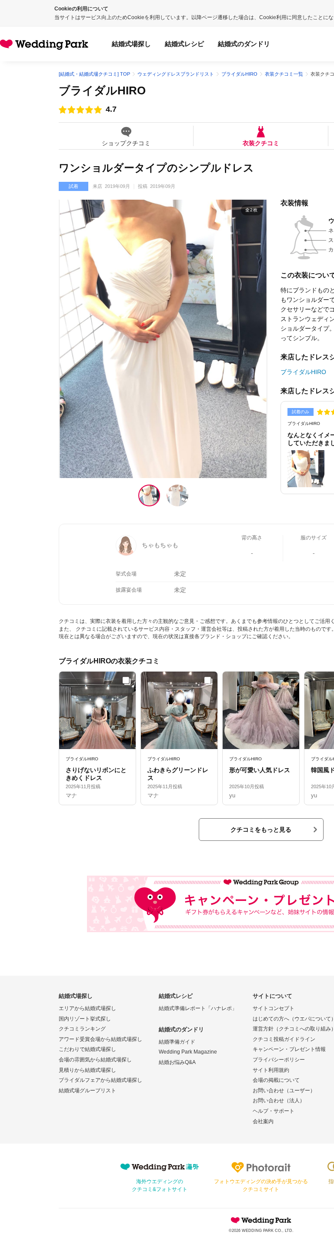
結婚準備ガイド (177, 1042)
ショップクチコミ (126, 143)
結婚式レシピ (184, 43)
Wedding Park (261, 1220)
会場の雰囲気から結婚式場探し (95, 1060)
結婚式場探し (131, 43)
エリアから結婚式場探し (87, 1008)
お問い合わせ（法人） (279, 1100)
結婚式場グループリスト (87, 1090)
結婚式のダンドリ (244, 43)
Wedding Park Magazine (188, 1052)
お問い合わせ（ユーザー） (284, 1090)
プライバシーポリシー (279, 1060)
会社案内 (263, 1121)
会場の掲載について (276, 1080)
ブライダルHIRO (102, 90)
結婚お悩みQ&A (177, 1062)
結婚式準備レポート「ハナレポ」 (198, 1008)
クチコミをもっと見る (260, 829)
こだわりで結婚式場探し (87, 1049)
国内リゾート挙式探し (85, 1019)
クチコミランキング (82, 1029)
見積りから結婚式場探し (87, 1070)
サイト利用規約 (271, 1070)
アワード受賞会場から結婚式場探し (100, 1039)
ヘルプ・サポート (273, 1111)
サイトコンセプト (273, 1008)
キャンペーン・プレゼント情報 (289, 1049)
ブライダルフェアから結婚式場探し (100, 1080)
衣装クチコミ (261, 143)
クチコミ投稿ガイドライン (284, 1039)
